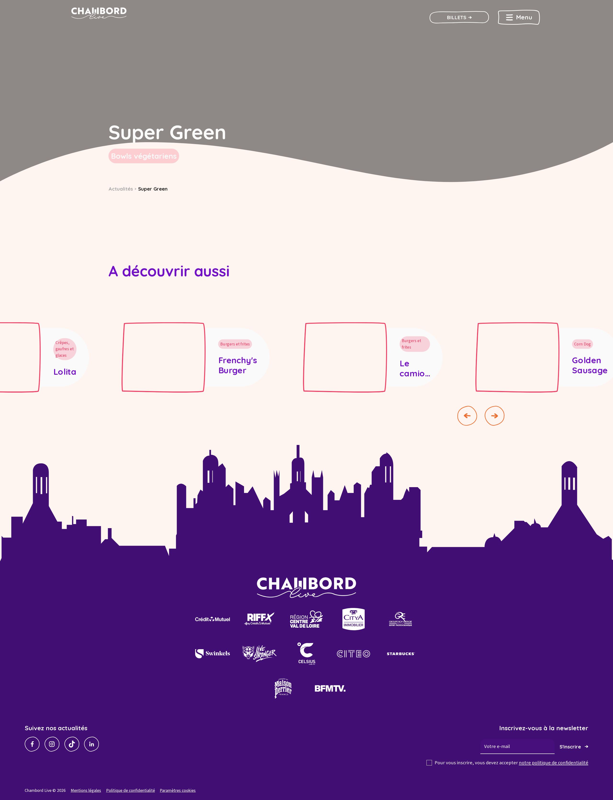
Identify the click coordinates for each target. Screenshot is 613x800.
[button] (518, 17)
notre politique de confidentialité (553, 762)
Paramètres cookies (178, 790)
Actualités (120, 189)
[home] (107, 17)
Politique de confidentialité (130, 790)
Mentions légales (86, 790)
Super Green (153, 189)
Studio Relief (212, 790)
